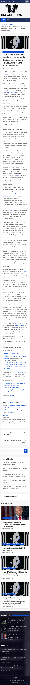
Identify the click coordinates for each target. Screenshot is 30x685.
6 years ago (7, 68)
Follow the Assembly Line (19, 372)
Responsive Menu (27, 1)
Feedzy (26, 683)
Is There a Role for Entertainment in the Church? (15, 434)
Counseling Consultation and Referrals (14, 383)
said (18, 175)
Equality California (11, 92)
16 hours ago (7, 578)
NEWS (22, 52)
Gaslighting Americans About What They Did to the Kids (18, 627)
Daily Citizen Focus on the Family (11, 52)
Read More (5, 415)
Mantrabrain (15, 682)
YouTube (11, 395)
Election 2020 (12, 402)
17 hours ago (7, 606)
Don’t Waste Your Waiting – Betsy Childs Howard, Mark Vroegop (17, 619)
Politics (9, 518)
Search (26, 451)
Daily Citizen (10, 412)
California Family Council (9, 196)
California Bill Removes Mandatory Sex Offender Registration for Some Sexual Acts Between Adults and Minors (14, 408)
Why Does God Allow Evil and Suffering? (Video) (15, 442)
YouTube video (17, 194)
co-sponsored (19, 325)
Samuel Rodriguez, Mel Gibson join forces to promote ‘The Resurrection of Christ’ (14, 574)
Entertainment (6, 567)
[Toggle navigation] (8, 20)
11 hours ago (7, 552)
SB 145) (7, 74)
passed (19, 72)
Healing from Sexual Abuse (11, 387)
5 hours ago (7, 528)
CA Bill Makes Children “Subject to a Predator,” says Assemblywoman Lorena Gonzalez (15, 356)
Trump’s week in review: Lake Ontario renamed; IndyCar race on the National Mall (14, 524)
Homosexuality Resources (11, 385)
